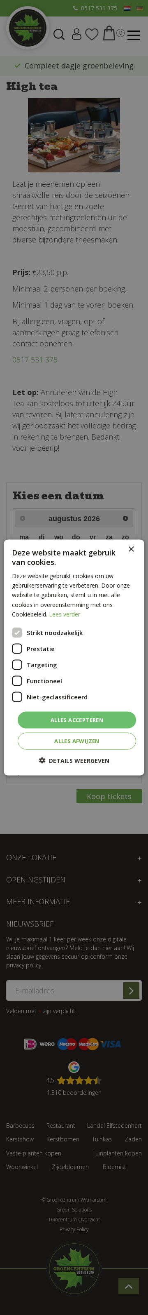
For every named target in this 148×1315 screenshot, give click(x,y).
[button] (74, 760)
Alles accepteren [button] (77, 719)
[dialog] (74, 657)
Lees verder (64, 614)
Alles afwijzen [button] (76, 741)
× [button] (131, 549)
